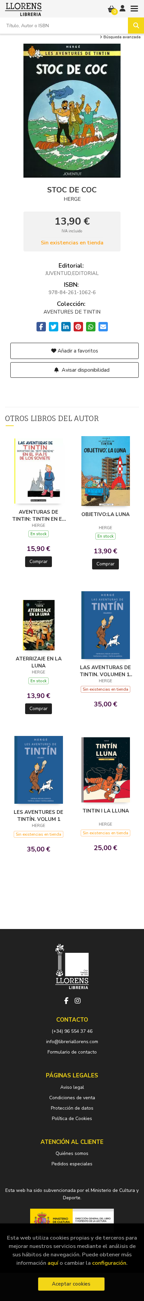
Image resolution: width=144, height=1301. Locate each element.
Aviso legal (72, 1087)
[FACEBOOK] (66, 1001)
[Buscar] (136, 25)
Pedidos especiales (72, 1164)
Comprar (38, 561)
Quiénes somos (72, 1153)
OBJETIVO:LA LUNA (105, 514)
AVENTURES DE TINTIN (72, 312)
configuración (109, 1263)
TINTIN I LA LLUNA (105, 810)
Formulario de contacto (72, 1052)
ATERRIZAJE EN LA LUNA (39, 662)
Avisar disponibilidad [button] (85, 370)
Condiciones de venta (72, 1098)
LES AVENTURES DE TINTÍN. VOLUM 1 (38, 815)
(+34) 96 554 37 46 (72, 1031)
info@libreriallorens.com (72, 1041)
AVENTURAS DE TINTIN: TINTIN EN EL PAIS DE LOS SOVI (38, 515)
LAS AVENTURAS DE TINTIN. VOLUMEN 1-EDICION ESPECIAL (106, 671)
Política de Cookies (72, 1118)
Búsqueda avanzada (121, 37)
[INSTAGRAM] (78, 1001)
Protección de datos (72, 1108)
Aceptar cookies (71, 1284)
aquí (53, 1263)
